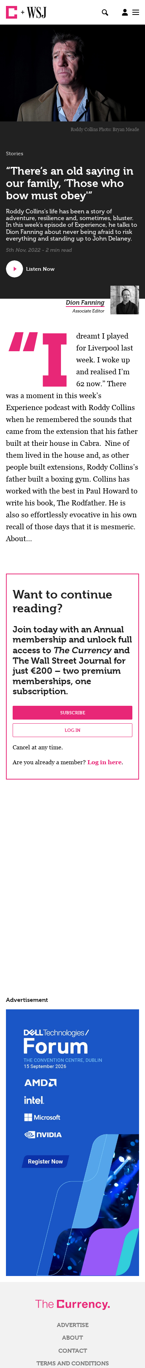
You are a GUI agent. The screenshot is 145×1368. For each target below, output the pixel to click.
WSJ (32, 9)
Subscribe (72, 712)
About (72, 1337)
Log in (72, 730)
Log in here (104, 762)
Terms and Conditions (72, 1363)
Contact (72, 1351)
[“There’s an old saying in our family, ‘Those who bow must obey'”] (72, 73)
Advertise (72, 1325)
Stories (14, 153)
